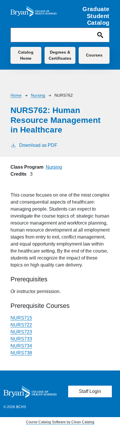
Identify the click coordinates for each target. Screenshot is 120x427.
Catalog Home (25, 55)
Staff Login (90, 391)
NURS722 (21, 324)
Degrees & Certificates (60, 55)
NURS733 (21, 338)
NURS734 (21, 345)
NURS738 (21, 352)
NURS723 (21, 331)
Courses (94, 55)
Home (16, 95)
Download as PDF (38, 145)
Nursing (38, 95)
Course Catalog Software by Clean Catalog (60, 422)
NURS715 (21, 317)
